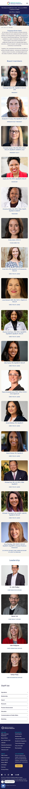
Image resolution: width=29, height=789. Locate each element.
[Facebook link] (1, 774)
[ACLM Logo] (14, 3)
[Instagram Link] (8, 774)
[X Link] (5, 774)
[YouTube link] (12, 774)
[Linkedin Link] (17, 774)
